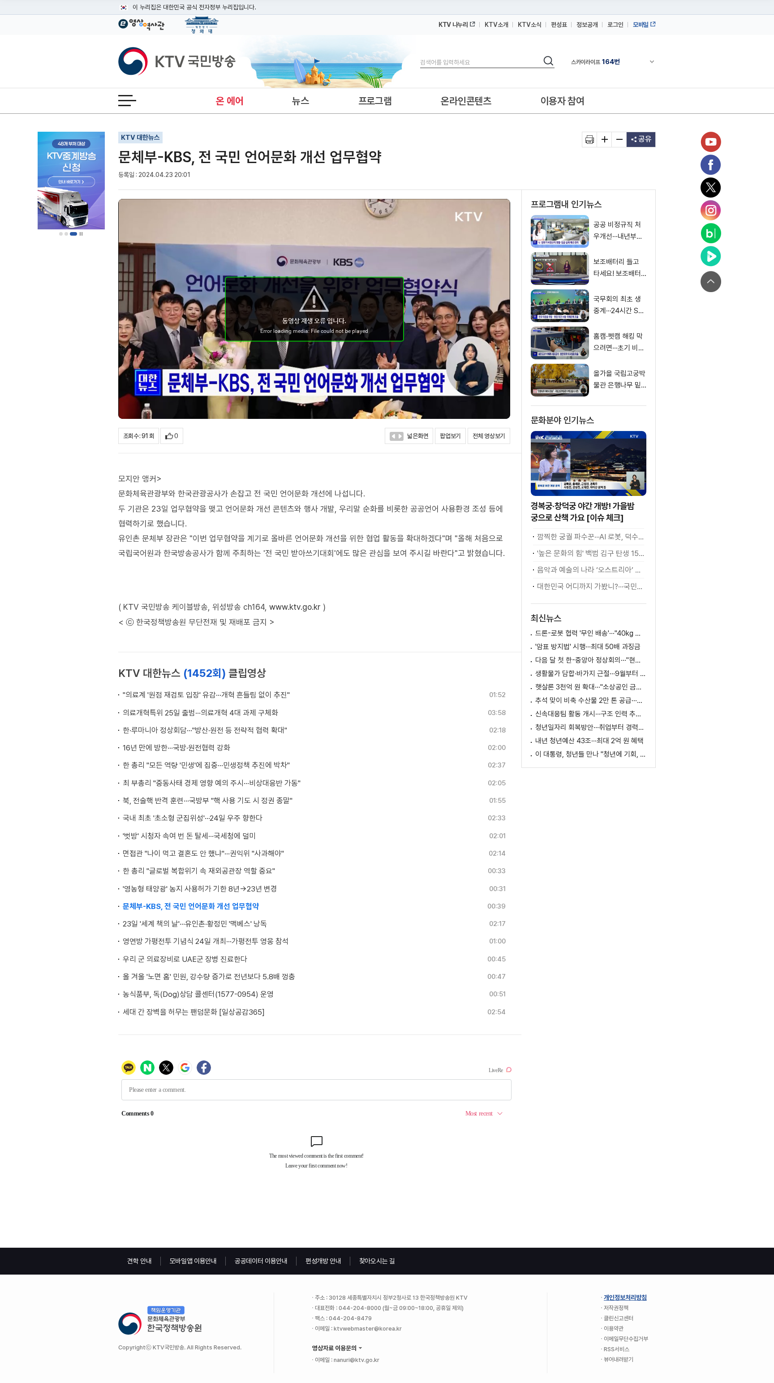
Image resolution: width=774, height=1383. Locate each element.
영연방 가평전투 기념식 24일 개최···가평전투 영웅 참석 (206, 941)
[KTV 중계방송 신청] (71, 180)
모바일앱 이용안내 (193, 1261)
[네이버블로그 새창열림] (711, 233)
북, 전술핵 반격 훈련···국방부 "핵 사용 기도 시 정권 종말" (207, 800)
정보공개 (587, 24)
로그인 (615, 24)
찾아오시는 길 (377, 1261)
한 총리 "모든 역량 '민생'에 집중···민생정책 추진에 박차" (206, 765)
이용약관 (614, 1328)
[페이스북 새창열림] (711, 165)
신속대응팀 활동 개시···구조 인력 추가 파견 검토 (590, 714)
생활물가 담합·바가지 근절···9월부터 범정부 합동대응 (590, 673)
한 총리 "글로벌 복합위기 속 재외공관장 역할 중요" (199, 870)
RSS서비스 (616, 1349)
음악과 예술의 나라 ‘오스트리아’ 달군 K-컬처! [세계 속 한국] (590, 569)
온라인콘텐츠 (466, 101)
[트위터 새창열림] (711, 187)
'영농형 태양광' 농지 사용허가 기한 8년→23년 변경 (200, 888)
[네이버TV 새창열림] (711, 256)
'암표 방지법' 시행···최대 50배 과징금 (588, 646)
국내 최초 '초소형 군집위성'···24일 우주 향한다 (192, 818)
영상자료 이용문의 (334, 1348)
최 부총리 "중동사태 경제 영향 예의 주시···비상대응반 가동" (212, 783)
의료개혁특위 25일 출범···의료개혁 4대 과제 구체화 (200, 712)
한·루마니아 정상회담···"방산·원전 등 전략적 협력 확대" (205, 730)
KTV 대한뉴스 (140, 138)
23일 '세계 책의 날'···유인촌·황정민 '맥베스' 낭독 (195, 923)
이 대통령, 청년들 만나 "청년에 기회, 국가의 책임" (590, 754)
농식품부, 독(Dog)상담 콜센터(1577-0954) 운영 (198, 994)
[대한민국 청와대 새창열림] (202, 20)
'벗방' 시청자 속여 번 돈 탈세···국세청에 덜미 (189, 836)
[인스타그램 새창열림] (711, 210)
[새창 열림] (589, 139)
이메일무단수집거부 (626, 1339)
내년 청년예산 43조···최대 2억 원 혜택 (589, 741)
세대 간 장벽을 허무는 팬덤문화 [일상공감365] (194, 1012)
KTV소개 (496, 24)
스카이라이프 (595, 62)
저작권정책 (616, 1308)
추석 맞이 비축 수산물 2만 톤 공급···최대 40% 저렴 (590, 700)
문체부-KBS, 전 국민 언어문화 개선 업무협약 (191, 906)
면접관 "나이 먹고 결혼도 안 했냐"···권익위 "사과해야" (203, 853)
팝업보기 (450, 435)
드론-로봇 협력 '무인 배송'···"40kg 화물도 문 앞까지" (590, 633)
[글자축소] (619, 139)
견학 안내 (139, 1261)
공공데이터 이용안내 (261, 1261)
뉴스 (300, 101)
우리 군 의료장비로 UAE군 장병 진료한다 (185, 959)
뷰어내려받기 (618, 1359)
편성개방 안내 (323, 1261)
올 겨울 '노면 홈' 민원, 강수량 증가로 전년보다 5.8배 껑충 (209, 976)
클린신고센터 (618, 1318)
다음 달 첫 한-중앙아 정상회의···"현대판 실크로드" (590, 660)
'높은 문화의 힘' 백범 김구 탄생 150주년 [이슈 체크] (590, 553)
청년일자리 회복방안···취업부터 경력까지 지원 (590, 727)
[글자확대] (604, 139)
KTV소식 (530, 24)
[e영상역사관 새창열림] (141, 23)
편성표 (559, 24)
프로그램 (375, 101)
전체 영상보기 (489, 435)
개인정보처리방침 (625, 1297)
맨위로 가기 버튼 (711, 281)
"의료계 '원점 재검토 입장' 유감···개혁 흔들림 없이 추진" (206, 694)
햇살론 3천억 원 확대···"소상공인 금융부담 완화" (590, 687)
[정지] (81, 234)
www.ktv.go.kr (295, 607)
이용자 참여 (563, 101)
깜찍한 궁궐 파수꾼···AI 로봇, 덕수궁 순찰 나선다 (590, 536)
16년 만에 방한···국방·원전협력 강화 (176, 747)
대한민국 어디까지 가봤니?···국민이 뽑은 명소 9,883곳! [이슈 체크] (590, 586)
